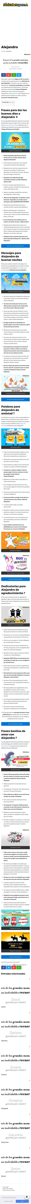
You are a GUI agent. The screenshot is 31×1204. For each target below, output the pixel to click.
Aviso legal (6, 1187)
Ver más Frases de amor (15, 957)
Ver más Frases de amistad (15, 579)
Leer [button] (15, 1197)
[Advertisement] (15, 26)
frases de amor (5, 746)
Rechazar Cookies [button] (9, 1201)
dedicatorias (14, 93)
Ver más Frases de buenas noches (15, 399)
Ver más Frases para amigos (15, 724)
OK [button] (22, 1201)
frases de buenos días (11, 125)
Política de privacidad (9, 1190)
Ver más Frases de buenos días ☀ (15, 246)
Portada (3, 51)
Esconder (11, 102)
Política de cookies (8, 1188)
